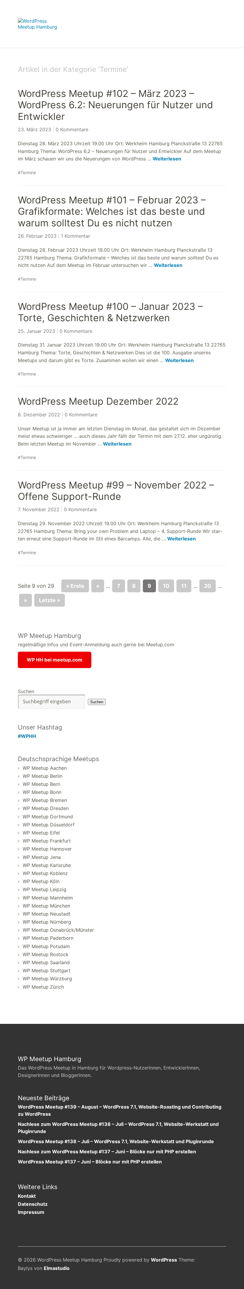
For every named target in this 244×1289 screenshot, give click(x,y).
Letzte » (49, 600)
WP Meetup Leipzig (44, 889)
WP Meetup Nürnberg (47, 922)
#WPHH (27, 736)
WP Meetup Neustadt (47, 914)
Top (220, 1269)
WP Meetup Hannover (47, 849)
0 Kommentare (72, 129)
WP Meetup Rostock (45, 954)
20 (207, 586)
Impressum (31, 1212)
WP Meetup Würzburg (47, 979)
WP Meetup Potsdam (46, 946)
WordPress (164, 1260)
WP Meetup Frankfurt (47, 841)
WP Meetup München (46, 906)
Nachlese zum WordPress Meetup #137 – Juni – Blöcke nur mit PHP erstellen (107, 1151)
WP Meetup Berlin (42, 776)
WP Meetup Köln (41, 881)
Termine (28, 172)
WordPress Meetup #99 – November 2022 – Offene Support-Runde (116, 490)
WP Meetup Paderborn (48, 938)
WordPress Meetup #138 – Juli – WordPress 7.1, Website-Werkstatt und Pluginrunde (116, 1141)
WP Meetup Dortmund (48, 817)
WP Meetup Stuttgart (47, 970)
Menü (221, 21)
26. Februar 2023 (37, 236)
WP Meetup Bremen (45, 800)
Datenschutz (33, 1204)
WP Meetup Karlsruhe (47, 865)
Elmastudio (57, 1268)
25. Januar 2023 (36, 331)
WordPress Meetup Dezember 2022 (98, 401)
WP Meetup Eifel (41, 833)
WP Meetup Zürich (43, 987)
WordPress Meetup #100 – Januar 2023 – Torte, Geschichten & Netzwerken (110, 312)
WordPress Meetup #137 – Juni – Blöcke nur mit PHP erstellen (90, 1162)
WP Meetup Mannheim (48, 898)
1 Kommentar (75, 236)
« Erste (75, 586)
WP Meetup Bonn (42, 792)
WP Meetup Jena (42, 857)
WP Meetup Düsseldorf (49, 825)
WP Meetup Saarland (46, 962)
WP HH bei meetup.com (54, 660)
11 (184, 586)
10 (166, 586)
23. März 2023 (34, 129)
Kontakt (27, 1196)
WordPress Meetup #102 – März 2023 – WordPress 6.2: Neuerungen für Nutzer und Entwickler (115, 105)
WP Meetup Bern (41, 784)
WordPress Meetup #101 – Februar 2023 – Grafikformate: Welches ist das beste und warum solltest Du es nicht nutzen (112, 211)
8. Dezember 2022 (39, 415)
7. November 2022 (39, 509)
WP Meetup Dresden (46, 808)
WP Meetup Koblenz (45, 873)
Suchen (26, 691)
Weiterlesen (167, 159)
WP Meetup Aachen (45, 768)
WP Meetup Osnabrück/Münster (58, 930)
